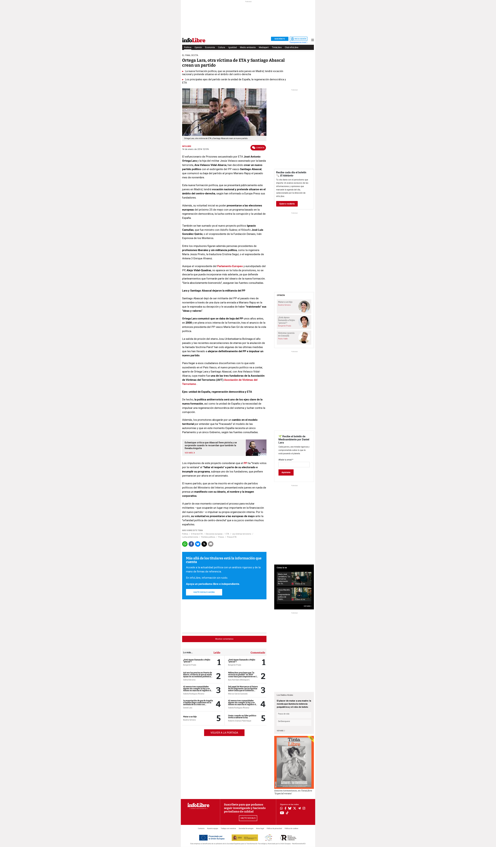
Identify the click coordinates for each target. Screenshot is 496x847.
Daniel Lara (187, 708)
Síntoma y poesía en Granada (286, 334)
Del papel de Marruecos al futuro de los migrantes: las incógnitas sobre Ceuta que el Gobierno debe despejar (243, 689)
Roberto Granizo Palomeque (239, 721)
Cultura (221, 47)
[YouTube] (282, 813)
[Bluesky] (289, 808)
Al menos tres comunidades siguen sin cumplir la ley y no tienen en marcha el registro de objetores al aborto (197, 689)
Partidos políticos (208, 537)
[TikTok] (287, 813)
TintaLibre (277, 47)
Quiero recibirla (287, 204)
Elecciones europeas (214, 534)
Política (187, 47)
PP (245, 463)
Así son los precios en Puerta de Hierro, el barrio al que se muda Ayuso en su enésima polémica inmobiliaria (197, 675)
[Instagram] (304, 808)
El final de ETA (197, 534)
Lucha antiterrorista (190, 537)
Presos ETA (232, 537)
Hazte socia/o (248, 818)
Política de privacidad (274, 828)
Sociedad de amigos (246, 828)
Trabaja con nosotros (228, 828)
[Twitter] (294, 808)
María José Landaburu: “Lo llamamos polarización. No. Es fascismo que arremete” (284, 579)
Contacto (201, 828)
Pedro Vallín (283, 339)
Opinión (198, 47)
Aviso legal (260, 828)
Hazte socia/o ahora (204, 592)
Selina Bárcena (189, 680)
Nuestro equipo (212, 828)
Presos (221, 537)
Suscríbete (279, 39)
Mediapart (264, 47)
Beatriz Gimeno (189, 720)
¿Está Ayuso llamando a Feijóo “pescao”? (196, 661)
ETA (227, 534)
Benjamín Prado (189, 665)
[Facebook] (285, 808)
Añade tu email (285, 459)
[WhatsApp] (281, 808)
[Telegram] (299, 808)
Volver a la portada (224, 732)
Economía (210, 47)
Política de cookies (291, 828)
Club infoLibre (291, 47)
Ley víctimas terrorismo (241, 534)
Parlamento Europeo (230, 266)
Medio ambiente (248, 47)
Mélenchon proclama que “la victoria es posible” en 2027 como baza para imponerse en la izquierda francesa (243, 675)
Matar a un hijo (190, 716)
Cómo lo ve (282, 567)
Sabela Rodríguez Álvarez (193, 694)
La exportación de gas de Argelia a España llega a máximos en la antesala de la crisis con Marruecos (198, 703)
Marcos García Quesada (237, 694)
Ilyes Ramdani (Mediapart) (239, 680)
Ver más (280, 731)
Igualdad (232, 47)
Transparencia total (297, 42)
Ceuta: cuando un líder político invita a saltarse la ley (242, 716)
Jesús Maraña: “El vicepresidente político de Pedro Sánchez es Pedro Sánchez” (284, 594)
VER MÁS (307, 606)
